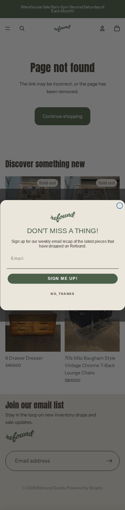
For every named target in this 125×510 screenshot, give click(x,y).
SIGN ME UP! (62, 278)
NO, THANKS (62, 294)
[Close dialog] (120, 205)
